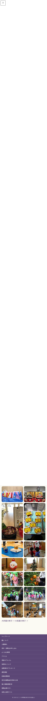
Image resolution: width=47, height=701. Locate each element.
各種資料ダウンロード (8, 668)
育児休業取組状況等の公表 (10, 680)
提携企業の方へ (6, 688)
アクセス (4, 656)
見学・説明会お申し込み (9, 648)
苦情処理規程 (6, 676)
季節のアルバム (6, 660)
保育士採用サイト (7, 692)
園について (5, 640)
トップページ (6, 636)
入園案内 (4, 644)
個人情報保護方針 (7, 684)
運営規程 (4, 672)
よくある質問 (6, 652)
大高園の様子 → (21, 620)
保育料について (6, 664)
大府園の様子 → (8, 620)
